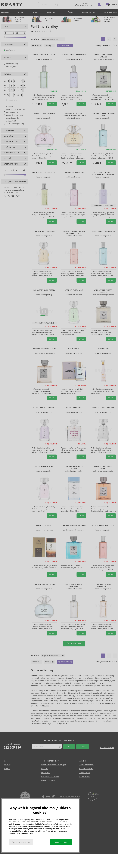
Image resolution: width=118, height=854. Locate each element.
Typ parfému (9, 130)
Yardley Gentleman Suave (74, 525)
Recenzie (7, 769)
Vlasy (35, 12)
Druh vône (9, 136)
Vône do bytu (88, 12)
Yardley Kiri (103, 349)
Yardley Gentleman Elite (44, 349)
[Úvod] (32, 31)
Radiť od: (35, 39)
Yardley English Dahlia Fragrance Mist (74, 232)
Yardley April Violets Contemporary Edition (103, 173)
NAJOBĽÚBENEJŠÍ (109, 19)
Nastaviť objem (11, 164)
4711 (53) (9, 106)
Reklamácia (45, 773)
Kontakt (7, 765)
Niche (20, 12)
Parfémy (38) (11, 50)
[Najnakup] (48, 797)
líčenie (70, 12)
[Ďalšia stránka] (115, 39)
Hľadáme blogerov (86, 765)
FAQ (5, 761)
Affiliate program (86, 769)
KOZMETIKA (78, 19)
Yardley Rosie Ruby (44, 466)
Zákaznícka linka (12, 746)
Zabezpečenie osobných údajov (53, 765)
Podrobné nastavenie (21, 842)
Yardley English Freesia (44, 290)
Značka (7, 74)
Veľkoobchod (110, 12)
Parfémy (5, 12)
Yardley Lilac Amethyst (44, 408)
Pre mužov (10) (12, 64)
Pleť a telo (52, 12)
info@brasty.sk (107, 748)
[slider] (4, 37)
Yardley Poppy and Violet (103, 525)
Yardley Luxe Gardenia (44, 584)
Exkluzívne (19, 19)
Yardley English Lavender (74, 55)
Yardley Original (44, 525)
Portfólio (8, 44)
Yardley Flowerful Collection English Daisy (74, 114)
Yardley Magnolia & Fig (44, 55)
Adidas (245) (11, 121)
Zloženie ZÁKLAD (11, 153)
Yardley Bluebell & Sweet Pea (103, 114)
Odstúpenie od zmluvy (50, 777)
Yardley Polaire (73, 408)
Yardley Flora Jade (74, 290)
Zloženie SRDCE (11, 147)
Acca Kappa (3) (12, 112)
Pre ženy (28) (11, 67)
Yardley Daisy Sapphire (44, 231)
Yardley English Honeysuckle (103, 585)
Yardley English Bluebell (103, 231)
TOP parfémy (49, 19)
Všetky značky (84, 777)
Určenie (7, 58)
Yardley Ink (73, 349)
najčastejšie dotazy (11, 192)
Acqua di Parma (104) (14, 115)
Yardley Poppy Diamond (103, 408)
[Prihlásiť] (99, 4)
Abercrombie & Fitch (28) (15, 109)
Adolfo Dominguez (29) (15, 124)
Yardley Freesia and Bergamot (73, 585)
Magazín (82, 761)
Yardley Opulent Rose (44, 113)
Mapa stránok (84, 773)
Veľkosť (7, 158)
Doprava (44, 769)
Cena (6, 26)
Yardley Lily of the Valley (44, 172)
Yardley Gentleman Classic (103, 291)
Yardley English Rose (74, 172)
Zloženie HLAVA (11, 142)
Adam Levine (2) (12, 118)
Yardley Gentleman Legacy (103, 467)
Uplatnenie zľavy (48, 781)
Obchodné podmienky (50, 761)
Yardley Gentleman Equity (74, 467)
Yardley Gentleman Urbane (103, 56)
